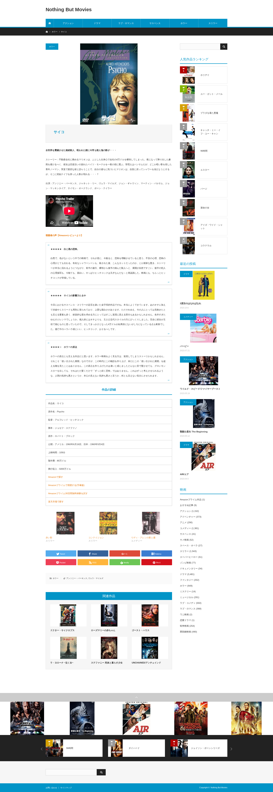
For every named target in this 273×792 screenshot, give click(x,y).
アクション (68, 23)
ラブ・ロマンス (126, 23)
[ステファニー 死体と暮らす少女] (109, 648)
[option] (27, 718)
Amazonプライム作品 (190, 499)
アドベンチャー (187, 516)
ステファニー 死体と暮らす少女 (107, 662)
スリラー (213, 23)
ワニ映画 (184, 614)
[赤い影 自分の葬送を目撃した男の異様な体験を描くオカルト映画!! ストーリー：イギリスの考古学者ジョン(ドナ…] (65, 523)
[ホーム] (50, 23)
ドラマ (97, 23)
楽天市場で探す (56, 501)
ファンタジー (186, 580)
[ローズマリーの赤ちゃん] (109, 615)
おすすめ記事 (186, 505)
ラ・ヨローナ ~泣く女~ (61, 662)
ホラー (184, 23)
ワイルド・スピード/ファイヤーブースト (200, 389)
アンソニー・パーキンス (76, 578)
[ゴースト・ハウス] (150, 615)
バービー (184, 346)
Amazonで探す (55, 477)
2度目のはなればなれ (190, 303)
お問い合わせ (51, 788)
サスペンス (155, 23)
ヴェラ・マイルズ (95, 578)
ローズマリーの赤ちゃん (103, 630)
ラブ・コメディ (187, 603)
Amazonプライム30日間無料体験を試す (68, 493)
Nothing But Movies (69, 9)
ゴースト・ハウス (140, 630)
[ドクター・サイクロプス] (68, 615)
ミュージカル (186, 597)
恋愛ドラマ (185, 620)
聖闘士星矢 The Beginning (194, 431)
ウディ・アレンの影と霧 (143, 537)
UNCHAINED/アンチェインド (146, 662)
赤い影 (49, 537)
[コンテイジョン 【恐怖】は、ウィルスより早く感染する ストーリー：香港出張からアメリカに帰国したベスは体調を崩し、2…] (108, 523)
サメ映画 (184, 540)
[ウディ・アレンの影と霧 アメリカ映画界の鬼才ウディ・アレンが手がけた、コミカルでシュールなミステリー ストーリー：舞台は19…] (151, 523)
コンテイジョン (96, 537)
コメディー (188, 317)
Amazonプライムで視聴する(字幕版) (66, 485)
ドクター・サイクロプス (62, 630)
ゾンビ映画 (185, 562)
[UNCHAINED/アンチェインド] (150, 648)
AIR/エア (184, 474)
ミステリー (185, 591)
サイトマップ (66, 788)
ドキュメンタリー (189, 568)
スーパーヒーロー (189, 557)
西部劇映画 (185, 631)
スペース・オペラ (189, 545)
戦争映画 (184, 626)
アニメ (183, 522)
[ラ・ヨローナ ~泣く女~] (68, 648)
